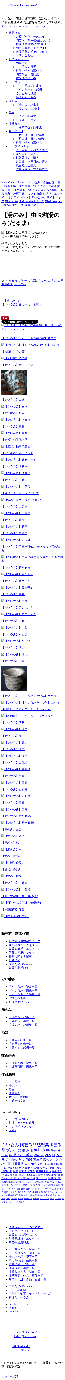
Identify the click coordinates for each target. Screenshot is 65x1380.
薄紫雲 (23, 1171)
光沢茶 (58, 1182)
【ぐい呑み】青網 (13, 399)
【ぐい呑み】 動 (13, 621)
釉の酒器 (25, 1159)
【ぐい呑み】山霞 (13, 661)
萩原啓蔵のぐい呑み (47, 1159)
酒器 (11, 112)
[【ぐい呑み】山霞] (14, 690)
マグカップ (9, 1189)
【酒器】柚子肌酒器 (14, 439)
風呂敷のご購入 (26, 165)
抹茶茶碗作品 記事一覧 (24, 1271)
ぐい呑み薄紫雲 (11, 1195)
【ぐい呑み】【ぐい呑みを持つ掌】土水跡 (28, 695)
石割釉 (36, 1199)
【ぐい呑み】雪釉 (13, 426)
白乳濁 (21, 1175)
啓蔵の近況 (14, 1167)
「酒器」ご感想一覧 (22, 1047)
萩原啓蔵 (14, 32)
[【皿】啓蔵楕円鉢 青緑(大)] (21, 902)
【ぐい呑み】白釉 (13, 594)
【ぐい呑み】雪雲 (13, 776)
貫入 (27, 1164)
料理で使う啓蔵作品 (29, 70)
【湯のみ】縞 (12, 300)
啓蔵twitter (11, 201)
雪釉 (21, 1195)
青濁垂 (31, 1171)
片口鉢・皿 (16, 131)
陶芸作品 (21, 63)
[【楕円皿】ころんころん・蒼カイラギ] (27, 715)
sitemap (40, 26)
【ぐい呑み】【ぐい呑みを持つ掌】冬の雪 (28, 338)
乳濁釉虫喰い (43, 1171)
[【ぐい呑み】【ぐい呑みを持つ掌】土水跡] (30, 702)
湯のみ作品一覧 (13, 205)
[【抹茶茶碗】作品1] (15, 916)
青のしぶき (41, 1178)
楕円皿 (6, 1164)
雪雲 (3, 1185)
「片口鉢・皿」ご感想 (30, 138)
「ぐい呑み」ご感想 (29, 89)
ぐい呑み (14, 82)
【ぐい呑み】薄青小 (14, 647)
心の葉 (49, 1163)
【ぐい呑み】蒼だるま (15, 567)
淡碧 (7, 1175)
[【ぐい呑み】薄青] (14, 729)
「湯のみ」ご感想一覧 (23, 1024)
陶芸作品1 (37, 1163)
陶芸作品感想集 (19, 967)
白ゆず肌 (47, 1189)
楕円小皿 (6, 1171)
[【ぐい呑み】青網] (14, 406)
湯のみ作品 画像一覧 (23, 1260)
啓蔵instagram (53, 201)
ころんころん (29, 1182)
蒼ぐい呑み (44, 1199)
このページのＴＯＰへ (23, 1231)
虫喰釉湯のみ (8, 1182)
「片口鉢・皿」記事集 (30, 135)
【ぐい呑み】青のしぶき (17, 364)
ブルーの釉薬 (27, 280)
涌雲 (35, 1185)
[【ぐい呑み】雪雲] (14, 782)
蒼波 (40, 1185)
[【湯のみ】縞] (11, 849)
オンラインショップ (14, 26)
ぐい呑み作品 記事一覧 (24, 1249)
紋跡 (15, 1171)
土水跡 (9, 1185)
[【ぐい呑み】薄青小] (15, 654)
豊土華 (13, 1175)
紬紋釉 (35, 1192)
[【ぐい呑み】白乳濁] (15, 769)
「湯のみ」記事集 (27, 104)
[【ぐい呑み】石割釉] (15, 796)
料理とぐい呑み (26, 97)
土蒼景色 (13, 1192)
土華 (30, 1195)
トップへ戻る (10, 1376)
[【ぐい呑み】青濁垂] (15, 539)
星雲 (45, 1185)
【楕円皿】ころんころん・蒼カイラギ (26, 709)
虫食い (59, 1167)
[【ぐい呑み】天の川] (15, 742)
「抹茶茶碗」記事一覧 (23, 1062)
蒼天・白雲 (31, 1189)
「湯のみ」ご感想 (27, 108)
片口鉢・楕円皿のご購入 (32, 161)
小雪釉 (35, 1167)
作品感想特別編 (26, 78)
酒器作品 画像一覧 (22, 1268)
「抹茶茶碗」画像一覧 (23, 1066)
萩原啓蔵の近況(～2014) (31, 51)
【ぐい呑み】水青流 (14, 413)
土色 (30, 1185)
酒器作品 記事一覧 (22, 1264)
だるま (13, 280)
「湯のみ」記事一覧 (22, 1017)
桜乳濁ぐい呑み (24, 1192)
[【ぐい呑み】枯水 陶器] (17, 822)
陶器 (52, 1199)
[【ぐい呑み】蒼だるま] (17, 574)
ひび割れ (28, 1199)
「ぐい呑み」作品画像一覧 (43, 182)
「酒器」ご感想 (26, 119)
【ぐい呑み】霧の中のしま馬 (20, 304)
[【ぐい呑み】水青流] (15, 419)
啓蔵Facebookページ (31, 201)
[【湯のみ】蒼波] (13, 836)
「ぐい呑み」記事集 (29, 85)
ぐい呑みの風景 (26, 66)
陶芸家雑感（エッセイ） (32, 47)
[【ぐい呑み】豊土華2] (16, 587)
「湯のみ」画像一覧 (22, 1021)
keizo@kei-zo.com (25, 1336)
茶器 (46, 1182)
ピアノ (17, 1185)
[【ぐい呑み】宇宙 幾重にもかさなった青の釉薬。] (32, 560)
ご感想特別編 (17, 998)
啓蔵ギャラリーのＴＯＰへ (26, 1227)
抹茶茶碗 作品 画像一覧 (26, 1275)
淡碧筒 (14, 1199)
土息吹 (24, 1185)
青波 (40, 1175)
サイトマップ (21, 1349)
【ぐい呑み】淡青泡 (14, 466)
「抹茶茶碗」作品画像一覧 (18, 186)
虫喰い (52, 280)
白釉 (51, 1167)
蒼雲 (57, 1189)
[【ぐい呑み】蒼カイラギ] (18, 459)
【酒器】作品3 (10, 869)
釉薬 (56, 1163)
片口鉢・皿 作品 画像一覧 (27, 1279)
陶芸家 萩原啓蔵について (33, 40)
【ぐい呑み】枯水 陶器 (16, 816)
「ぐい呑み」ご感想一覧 (24, 994)
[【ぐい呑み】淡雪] (14, 755)
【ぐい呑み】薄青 (13, 722)
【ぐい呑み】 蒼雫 (14, 479)
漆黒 (45, 1195)
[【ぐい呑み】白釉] (14, 600)
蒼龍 (25, 1195)
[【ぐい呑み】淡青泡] (15, 473)
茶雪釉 (54, 1185)
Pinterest (13, 1311)
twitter (12, 1130)
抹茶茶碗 (14, 123)
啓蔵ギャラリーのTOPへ (31, 36)
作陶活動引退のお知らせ (32, 44)
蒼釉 (41, 1192)
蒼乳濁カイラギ (50, 1192)
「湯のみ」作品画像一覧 (48, 189)
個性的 (35, 1150)
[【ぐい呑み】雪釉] (14, 433)
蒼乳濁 (47, 1175)
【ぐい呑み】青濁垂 (14, 533)
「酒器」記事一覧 (20, 1039)
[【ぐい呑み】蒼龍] (14, 526)
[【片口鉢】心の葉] (14, 358)
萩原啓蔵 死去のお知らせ (25, 945)
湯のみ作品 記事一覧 (23, 1256)
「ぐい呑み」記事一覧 (23, 986)
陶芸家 (44, 1167)
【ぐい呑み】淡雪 (13, 749)
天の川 (58, 1199)
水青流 (26, 1167)
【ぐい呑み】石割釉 (14, 789)
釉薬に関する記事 (20, 956)
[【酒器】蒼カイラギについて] (21, 499)
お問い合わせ (24, 55)
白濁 (16, 1202)
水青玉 (20, 1199)
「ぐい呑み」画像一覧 (23, 990)
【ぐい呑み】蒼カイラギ (17, 453)
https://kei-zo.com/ (26, 1332)
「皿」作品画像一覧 (18, 189)
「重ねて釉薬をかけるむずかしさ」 (32, 1293)
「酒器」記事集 (26, 116)
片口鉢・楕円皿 (19, 1097)
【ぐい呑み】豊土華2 (15, 580)
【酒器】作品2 (10, 856)
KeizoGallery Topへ (13, 182)
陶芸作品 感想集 (27, 74)
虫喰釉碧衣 (31, 1175)
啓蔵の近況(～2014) (21, 952)
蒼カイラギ (29, 1178)
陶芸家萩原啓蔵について (24, 941)
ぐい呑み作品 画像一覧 (24, 1252)
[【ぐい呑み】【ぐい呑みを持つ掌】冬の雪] (30, 344)
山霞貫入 (52, 1195)
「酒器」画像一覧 (20, 1043)
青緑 (54, 1171)
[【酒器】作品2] (12, 862)
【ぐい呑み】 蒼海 (14, 882)
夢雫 (40, 1189)
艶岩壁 (40, 1182)
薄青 (18, 1189)
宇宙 (52, 1182)
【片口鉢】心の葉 (13, 351)
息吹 (18, 1182)
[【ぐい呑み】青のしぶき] (14, 394)
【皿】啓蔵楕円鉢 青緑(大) (19, 896)
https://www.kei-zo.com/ (19, 5)
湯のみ (13, 100)
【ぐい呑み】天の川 (14, 735)
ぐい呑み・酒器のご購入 (32, 150)
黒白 (6, 1192)
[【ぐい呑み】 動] (14, 627)
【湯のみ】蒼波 (11, 829)
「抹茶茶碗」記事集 (29, 127)
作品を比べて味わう (22, 964)
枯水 (59, 1195)
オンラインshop (19, 146)
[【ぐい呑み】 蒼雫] (15, 486)
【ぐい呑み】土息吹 (14, 506)
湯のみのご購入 (26, 154)
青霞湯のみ (38, 1195)
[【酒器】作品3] (12, 876)
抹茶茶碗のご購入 (27, 157)
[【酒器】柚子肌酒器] (15, 446)
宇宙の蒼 (56, 1178)
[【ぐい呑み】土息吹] (15, 513)
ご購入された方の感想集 (32, 169)
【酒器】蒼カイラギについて (20, 493)
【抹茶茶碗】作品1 (13, 909)
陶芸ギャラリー (19, 59)
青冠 (8, 1199)
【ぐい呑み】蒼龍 (13, 519)
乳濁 (23, 1189)
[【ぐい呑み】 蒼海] (15, 889)
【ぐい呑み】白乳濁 (14, 762)
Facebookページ (19, 1304)
